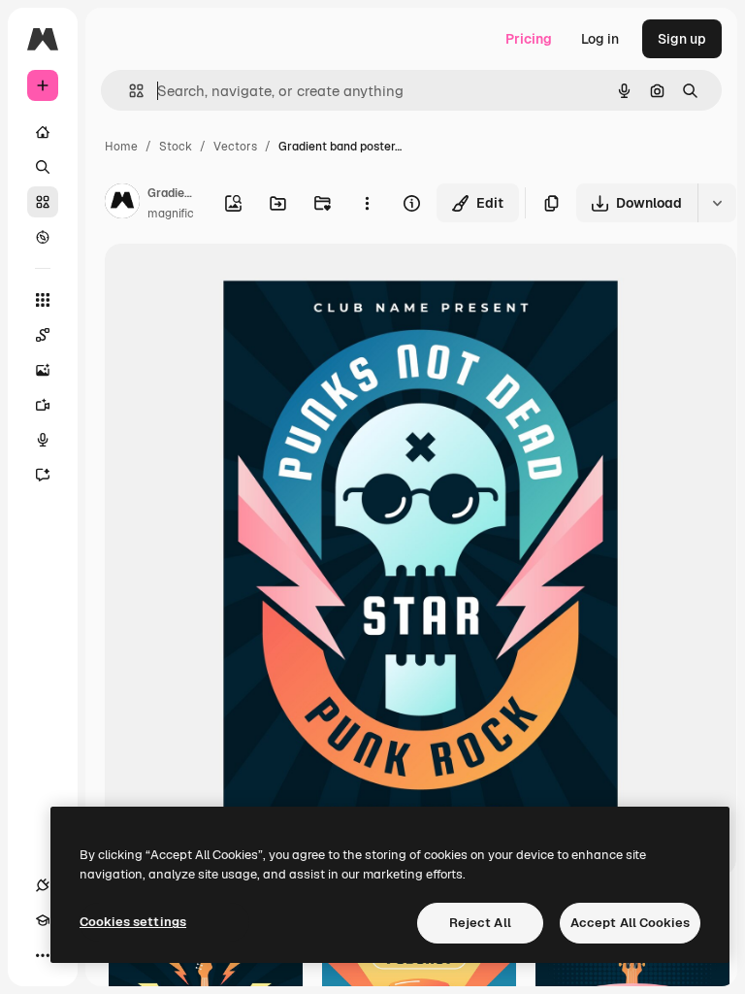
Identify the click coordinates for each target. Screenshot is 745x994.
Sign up (682, 39)
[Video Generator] (42, 404)
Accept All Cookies (630, 922)
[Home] (42, 132)
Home (121, 146)
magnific (170, 213)
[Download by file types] (716, 202)
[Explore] (42, 236)
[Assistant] (42, 474)
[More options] (366, 202)
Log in (600, 39)
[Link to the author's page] (122, 203)
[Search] (42, 166)
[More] (42, 955)
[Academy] (42, 920)
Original (229, 281)
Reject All (480, 922)
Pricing (528, 39)
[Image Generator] (42, 369)
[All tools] (42, 299)
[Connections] (42, 885)
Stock (175, 146)
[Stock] (42, 201)
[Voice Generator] (42, 439)
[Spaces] (42, 334)
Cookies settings (133, 921)
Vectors (235, 146)
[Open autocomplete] (128, 90)
